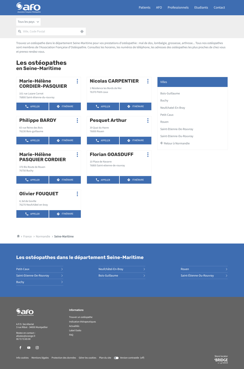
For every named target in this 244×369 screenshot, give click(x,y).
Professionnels (178, 7)
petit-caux (166, 115)
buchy (164, 100)
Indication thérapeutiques (82, 322)
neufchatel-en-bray (172, 108)
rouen (164, 122)
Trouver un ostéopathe (80, 317)
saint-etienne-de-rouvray (176, 129)
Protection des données (64, 358)
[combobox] (28, 22)
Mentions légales (40, 358)
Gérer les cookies (87, 357)
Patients (144, 7)
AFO (159, 7)
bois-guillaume (170, 93)
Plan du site (105, 357)
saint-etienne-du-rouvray (176, 136)
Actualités (74, 326)
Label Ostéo (75, 330)
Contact (219, 7)
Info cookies (22, 358)
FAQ (71, 335)
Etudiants (201, 7)
